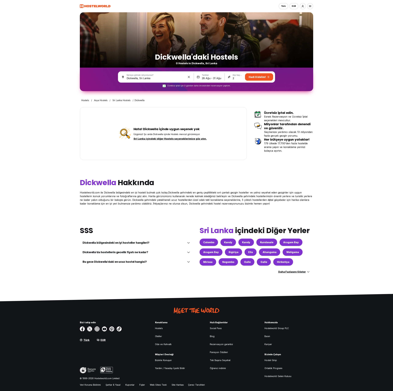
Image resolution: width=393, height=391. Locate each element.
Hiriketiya (283, 261)
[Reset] (189, 77)
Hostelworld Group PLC (277, 328)
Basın (267, 336)
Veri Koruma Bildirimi (90, 384)
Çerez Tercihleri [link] (196, 384)
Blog (212, 336)
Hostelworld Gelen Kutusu (278, 376)
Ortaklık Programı (273, 368)
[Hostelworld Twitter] (89, 328)
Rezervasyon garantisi (221, 344)
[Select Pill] (303, 6)
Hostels (159, 328)
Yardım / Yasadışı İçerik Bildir (170, 368)
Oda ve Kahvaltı (163, 344)
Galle (247, 261)
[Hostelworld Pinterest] (111, 328)
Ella (250, 252)
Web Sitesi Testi (158, 384)
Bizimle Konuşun (163, 360)
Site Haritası (178, 384)
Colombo (208, 242)
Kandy (228, 242)
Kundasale (266, 242)
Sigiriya (233, 252)
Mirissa (207, 261)
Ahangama (269, 252)
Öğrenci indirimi (218, 368)
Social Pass (216, 328)
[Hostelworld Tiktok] (119, 328)
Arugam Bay (291, 242)
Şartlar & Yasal (113, 384)
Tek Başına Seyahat (220, 360)
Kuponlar (130, 384)
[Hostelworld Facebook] (82, 328)
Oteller (158, 336)
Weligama (292, 252)
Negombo (228, 261)
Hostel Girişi (271, 360)
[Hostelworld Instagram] (97, 328)
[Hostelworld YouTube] (104, 328)
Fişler (142, 384)
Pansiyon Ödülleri (219, 352)
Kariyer (268, 344)
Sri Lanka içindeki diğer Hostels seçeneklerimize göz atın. (170, 138)
